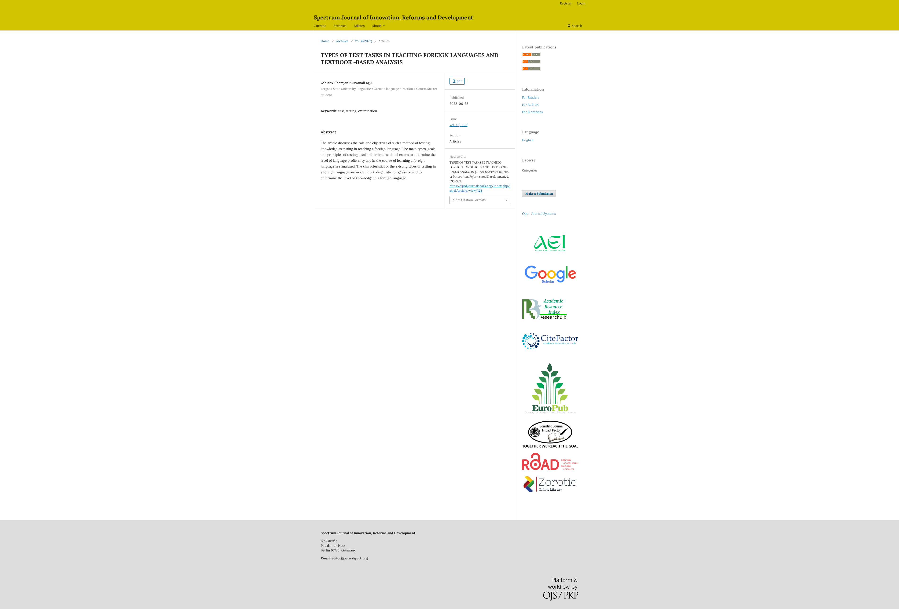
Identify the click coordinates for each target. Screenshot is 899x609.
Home (325, 41)
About (377, 26)
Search (576, 26)
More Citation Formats (469, 200)
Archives (339, 26)
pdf (458, 81)
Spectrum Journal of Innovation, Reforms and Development (393, 17)
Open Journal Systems (539, 214)
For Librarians (532, 112)
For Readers (530, 97)
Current (320, 26)
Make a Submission (539, 194)
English (527, 140)
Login (581, 3)
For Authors (530, 105)
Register (566, 3)
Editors (359, 26)
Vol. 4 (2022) (363, 41)
